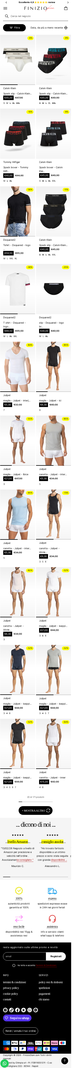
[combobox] (35, 16)
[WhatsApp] (29, 1010)
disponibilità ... (59, 859)
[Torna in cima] (64, 1060)
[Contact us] (4, 1063)
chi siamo (44, 999)
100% (19, 898)
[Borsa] (65, 8)
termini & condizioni (14, 982)
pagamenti (44, 993)
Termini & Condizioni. (46, 965)
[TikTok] (11, 1010)
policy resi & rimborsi (51, 982)
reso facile (18, 926)
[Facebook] (17, 1010)
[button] (65, 8)
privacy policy (11, 987)
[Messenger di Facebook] (35, 1010)
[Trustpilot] (23, 1010)
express (52, 898)
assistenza (52, 926)
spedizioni (44, 987)
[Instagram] (5, 1010)
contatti (7, 999)
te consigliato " (25, 859)
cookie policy (10, 993)
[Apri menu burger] (5, 8)
